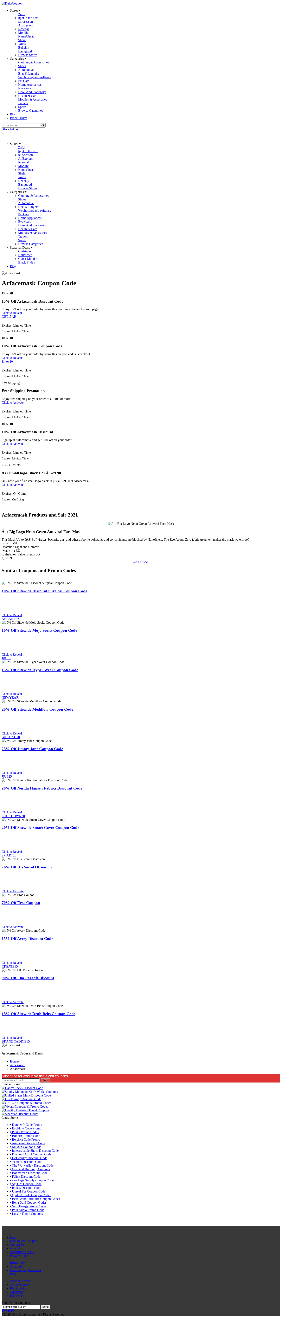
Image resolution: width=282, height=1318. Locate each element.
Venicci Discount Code (26, 1161)
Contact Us (17, 1244)
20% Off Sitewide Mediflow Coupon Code (37, 709)
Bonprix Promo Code (25, 1136)
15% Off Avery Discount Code (27, 938)
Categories (17, 1266)
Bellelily (23, 47)
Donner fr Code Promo (26, 1124)
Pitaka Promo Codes (25, 1132)
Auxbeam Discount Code (28, 1143)
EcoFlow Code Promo (26, 1128)
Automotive (26, 69)
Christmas (24, 251)
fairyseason (25, 21)
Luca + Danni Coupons (27, 1213)
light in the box (28, 18)
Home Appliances (29, 84)
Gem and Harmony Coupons (30, 1169)
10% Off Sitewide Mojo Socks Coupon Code (39, 630)
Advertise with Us (22, 1252)
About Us (16, 1248)
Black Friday (10, 129)
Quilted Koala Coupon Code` (31, 1195)
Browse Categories (30, 110)
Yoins (22, 44)
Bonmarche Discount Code (29, 1173)
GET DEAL (141, 562)
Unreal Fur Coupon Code (28, 1191)
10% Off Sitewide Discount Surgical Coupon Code (44, 591)
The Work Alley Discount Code (32, 1165)
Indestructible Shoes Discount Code (35, 1150)
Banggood (25, 51)
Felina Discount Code (25, 1176)
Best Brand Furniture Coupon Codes (35, 1199)
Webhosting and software (34, 77)
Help (13, 1237)
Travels (23, 103)
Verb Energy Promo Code (28, 1206)
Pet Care (23, 81)
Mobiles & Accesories (32, 99)
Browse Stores (27, 55)
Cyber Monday (28, 258)
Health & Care (27, 95)
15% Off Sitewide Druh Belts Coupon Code (38, 1014)
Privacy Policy (19, 1255)
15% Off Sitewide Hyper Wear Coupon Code (40, 670)
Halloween (25, 255)
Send (45, 1080)
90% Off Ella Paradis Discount (28, 978)
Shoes (22, 66)
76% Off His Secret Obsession (27, 867)
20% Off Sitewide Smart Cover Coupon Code (40, 827)
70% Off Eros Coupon (21, 903)
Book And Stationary (32, 92)
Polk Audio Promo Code (27, 1210)
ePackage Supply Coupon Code (32, 1180)
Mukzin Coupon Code (26, 1147)
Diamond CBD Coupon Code (31, 1154)
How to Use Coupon (23, 1241)
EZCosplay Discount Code (29, 1158)
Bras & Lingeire (28, 73)
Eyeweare (24, 88)
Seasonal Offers (20, 1281)
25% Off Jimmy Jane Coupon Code (32, 749)
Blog (13, 1274)
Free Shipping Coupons (25, 1270)
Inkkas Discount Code (26, 1187)
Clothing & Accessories (33, 62)
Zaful (21, 14)
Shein (22, 40)
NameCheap (26, 36)
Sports (22, 107)
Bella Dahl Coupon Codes (28, 1202)
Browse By (17, 1262)
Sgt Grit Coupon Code (26, 1184)
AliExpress (25, 25)
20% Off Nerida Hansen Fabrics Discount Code (42, 788)
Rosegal (23, 29)
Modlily (23, 32)
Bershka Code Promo (25, 1139)
